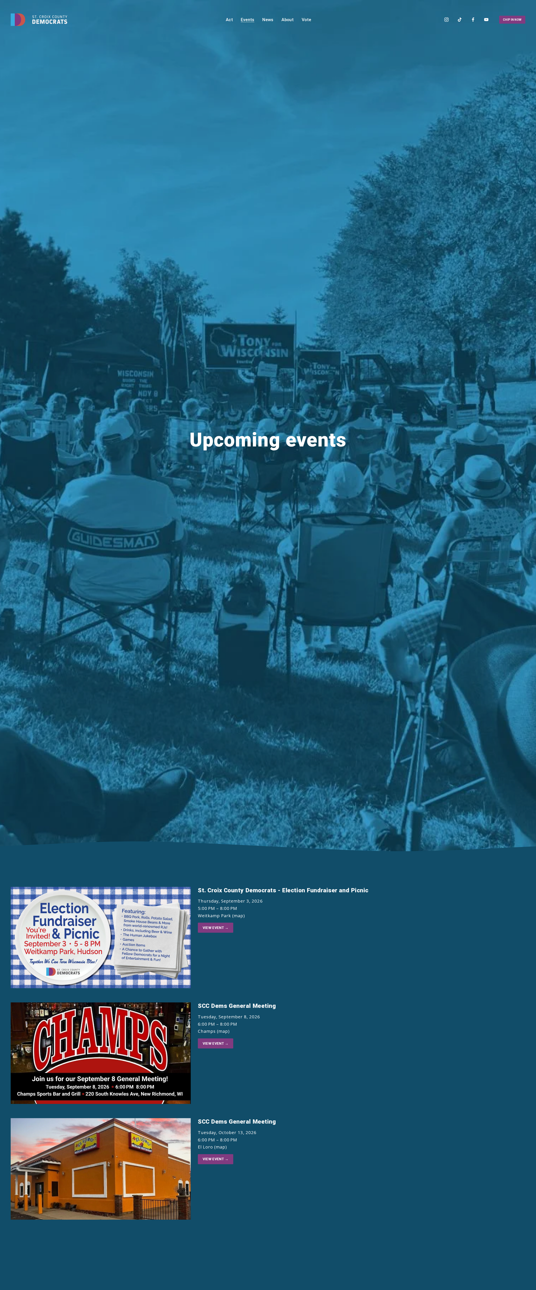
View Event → (216, 928)
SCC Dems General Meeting (237, 1005)
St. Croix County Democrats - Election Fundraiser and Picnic (283, 890)
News (267, 19)
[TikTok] (459, 19)
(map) (238, 915)
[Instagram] (446, 19)
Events (247, 19)
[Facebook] (473, 19)
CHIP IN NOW (512, 19)
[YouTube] (486, 19)
